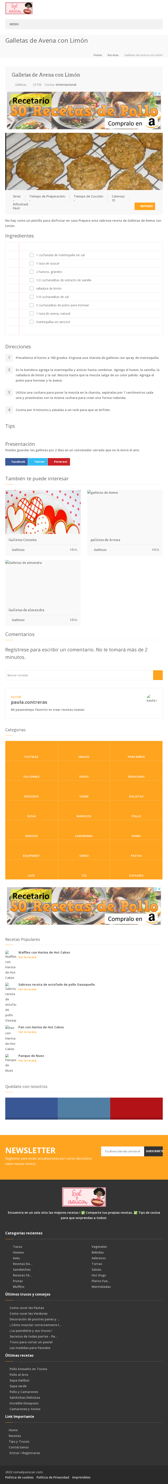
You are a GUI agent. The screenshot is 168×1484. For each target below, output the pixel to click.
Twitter (39, 462)
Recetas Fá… (22, 1275)
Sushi (31, 816)
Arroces (31, 836)
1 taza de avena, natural (53, 314)
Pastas (136, 856)
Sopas (84, 777)
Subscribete (154, 1151)
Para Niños (136, 757)
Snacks (83, 757)
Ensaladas (136, 777)
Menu (14, 24)
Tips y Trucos (19, 1442)
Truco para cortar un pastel (31, 1342)
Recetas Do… (22, 1264)
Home (98, 55)
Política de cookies (19, 1477)
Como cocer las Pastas (27, 1308)
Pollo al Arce (19, 1375)
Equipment (31, 856)
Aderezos (98, 1258)
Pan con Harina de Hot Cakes (41, 1027)
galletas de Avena (105, 540)
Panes (136, 836)
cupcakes (136, 875)
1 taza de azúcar (48, 263)
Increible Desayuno (24, 1403)
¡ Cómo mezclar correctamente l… (36, 1325)
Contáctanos (19, 1447)
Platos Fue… (100, 1281)
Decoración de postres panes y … (35, 1319)
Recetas (113, 55)
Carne (84, 796)
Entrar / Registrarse (25, 1453)
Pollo (136, 816)
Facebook (18, 462)
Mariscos (84, 816)
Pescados (31, 796)
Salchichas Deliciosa (25, 1398)
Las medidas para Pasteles (30, 1348)
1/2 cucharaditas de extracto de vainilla (63, 280)
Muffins (18, 1287)
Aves (16, 1258)
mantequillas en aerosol (53, 322)
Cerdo (84, 856)
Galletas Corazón (23, 540)
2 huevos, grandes (49, 272)
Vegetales (99, 1247)
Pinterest (60, 462)
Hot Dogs (98, 1275)
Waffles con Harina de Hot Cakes (44, 952)
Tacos (17, 1247)
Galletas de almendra (26, 610)
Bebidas (97, 1252)
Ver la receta (27, 957)
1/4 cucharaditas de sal (52, 297)
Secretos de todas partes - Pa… (34, 1336)
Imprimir (146, 206)
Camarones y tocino (25, 1409)
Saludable (31, 777)
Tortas (96, 1264)
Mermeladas (101, 1287)
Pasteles (31, 757)
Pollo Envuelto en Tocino (28, 1369)
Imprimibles (81, 1477)
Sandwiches (21, 1270)
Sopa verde (18, 1386)
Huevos (18, 1252)
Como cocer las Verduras (28, 1314)
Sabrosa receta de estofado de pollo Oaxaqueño (56, 984)
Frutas (17, 1281)
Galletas (20, 84)
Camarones (84, 836)
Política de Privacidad (53, 1477)
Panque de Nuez (31, 1056)
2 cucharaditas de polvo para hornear (62, 305)
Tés (84, 875)
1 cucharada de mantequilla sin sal (60, 255)
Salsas (96, 1270)
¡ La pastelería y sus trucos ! (31, 1331)
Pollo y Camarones (24, 1392)
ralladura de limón (48, 289)
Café (31, 875)
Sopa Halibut (20, 1380)
